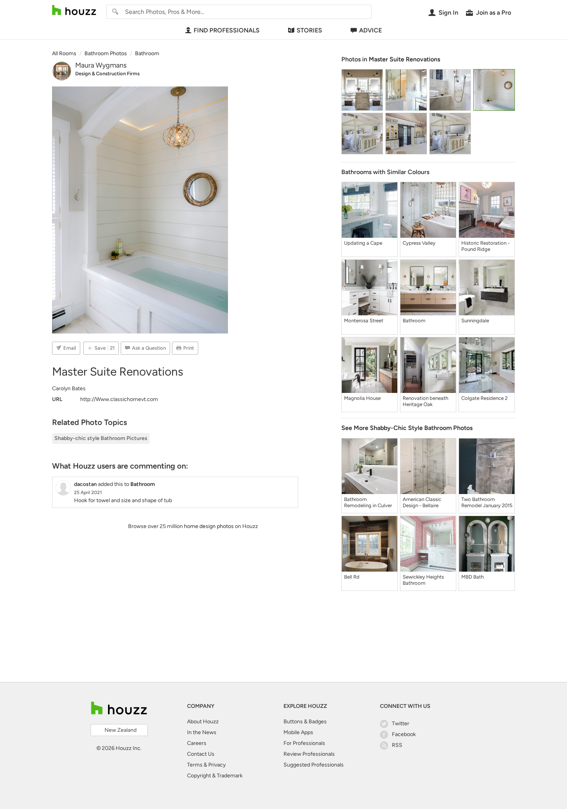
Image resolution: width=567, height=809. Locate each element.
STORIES (309, 30)
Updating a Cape (363, 243)
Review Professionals (309, 754)
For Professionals (304, 743)
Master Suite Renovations (404, 59)
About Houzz (203, 721)
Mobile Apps (298, 732)
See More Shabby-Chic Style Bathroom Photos (406, 428)
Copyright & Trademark (215, 775)
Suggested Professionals (314, 765)
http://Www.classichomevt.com (119, 399)
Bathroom (414, 320)
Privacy (217, 765)
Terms (194, 765)
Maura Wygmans (101, 65)
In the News (201, 732)
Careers (196, 743)
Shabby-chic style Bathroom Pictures (100, 438)
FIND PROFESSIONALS (227, 30)
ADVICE (370, 30)
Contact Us (200, 754)
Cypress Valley (419, 243)
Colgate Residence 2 (484, 398)
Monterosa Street (363, 320)
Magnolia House (362, 398)
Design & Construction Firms (107, 73)
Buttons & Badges (305, 721)
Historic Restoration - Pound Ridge (485, 246)
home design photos (209, 526)
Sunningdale (475, 320)
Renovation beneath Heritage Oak (425, 401)
